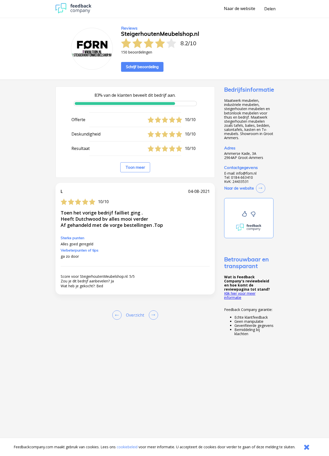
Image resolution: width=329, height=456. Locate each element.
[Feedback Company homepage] (74, 12)
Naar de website (239, 8)
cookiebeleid (127, 446)
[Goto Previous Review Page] (118, 315)
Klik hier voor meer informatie (239, 295)
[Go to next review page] (152, 315)
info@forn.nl (246, 173)
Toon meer (135, 167)
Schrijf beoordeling (142, 66)
